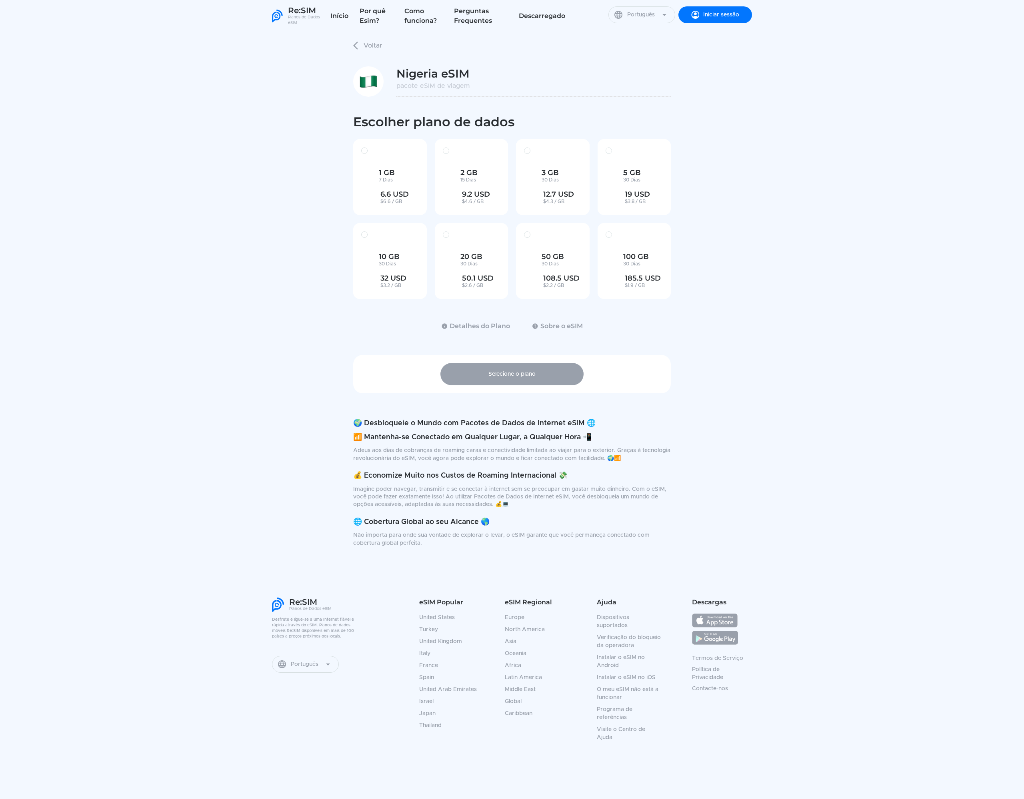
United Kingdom (440, 641)
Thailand (430, 725)
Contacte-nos (710, 688)
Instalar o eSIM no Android (621, 661)
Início (339, 16)
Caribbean (518, 713)
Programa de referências (614, 713)
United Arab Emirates (448, 689)
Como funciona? (420, 15)
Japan (427, 713)
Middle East (520, 689)
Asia (510, 641)
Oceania (515, 653)
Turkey (428, 629)
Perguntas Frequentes (473, 15)
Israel (426, 701)
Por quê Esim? (373, 15)
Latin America (523, 677)
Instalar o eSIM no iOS (626, 677)
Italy (424, 653)
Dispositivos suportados (613, 621)
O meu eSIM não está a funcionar (627, 693)
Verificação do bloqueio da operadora (629, 641)
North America (525, 629)
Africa (513, 665)
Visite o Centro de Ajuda (621, 733)
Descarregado (542, 16)
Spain (426, 677)
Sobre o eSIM (561, 326)
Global (513, 701)
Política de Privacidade (707, 673)
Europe (514, 617)
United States (437, 617)
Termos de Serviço (717, 658)
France (428, 665)
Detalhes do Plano (480, 326)
